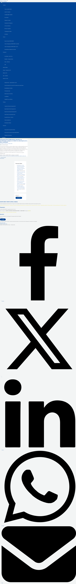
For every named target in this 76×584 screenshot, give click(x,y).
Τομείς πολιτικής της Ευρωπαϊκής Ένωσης (10, 114)
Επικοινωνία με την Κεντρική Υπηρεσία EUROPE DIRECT (12, 132)
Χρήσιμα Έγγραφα (5, 67)
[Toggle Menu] (13, 7)
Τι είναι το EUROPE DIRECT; (8, 9)
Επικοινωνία (4, 125)
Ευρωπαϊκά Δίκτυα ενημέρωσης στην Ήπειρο (10, 49)
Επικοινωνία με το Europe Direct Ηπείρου (10, 129)
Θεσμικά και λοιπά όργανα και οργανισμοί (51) (10, 111)
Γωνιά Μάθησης (7, 96)
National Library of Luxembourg (9, 93)
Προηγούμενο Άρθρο (3, 157)
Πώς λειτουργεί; (6, 17)
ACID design (16, 224)
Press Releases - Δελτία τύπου (4, 143)
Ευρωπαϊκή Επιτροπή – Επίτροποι (9, 117)
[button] (3, 137)
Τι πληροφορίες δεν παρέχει (8, 31)
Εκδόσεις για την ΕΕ (5, 78)
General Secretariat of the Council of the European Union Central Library (14, 85)
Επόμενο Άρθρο (2, 158)
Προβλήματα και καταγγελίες (8, 135)
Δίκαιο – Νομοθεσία (5, 75)
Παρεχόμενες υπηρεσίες (8, 20)
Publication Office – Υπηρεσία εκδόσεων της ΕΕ (11, 82)
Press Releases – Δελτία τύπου (8, 56)
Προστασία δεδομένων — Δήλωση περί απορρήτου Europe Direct (8, 212)
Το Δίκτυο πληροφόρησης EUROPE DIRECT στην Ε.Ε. (11, 46)
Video (5, 64)
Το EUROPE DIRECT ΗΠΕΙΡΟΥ (8, 14)
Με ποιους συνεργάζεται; (8, 28)
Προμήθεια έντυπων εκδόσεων (8, 99)
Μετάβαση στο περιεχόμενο (3, 0)
